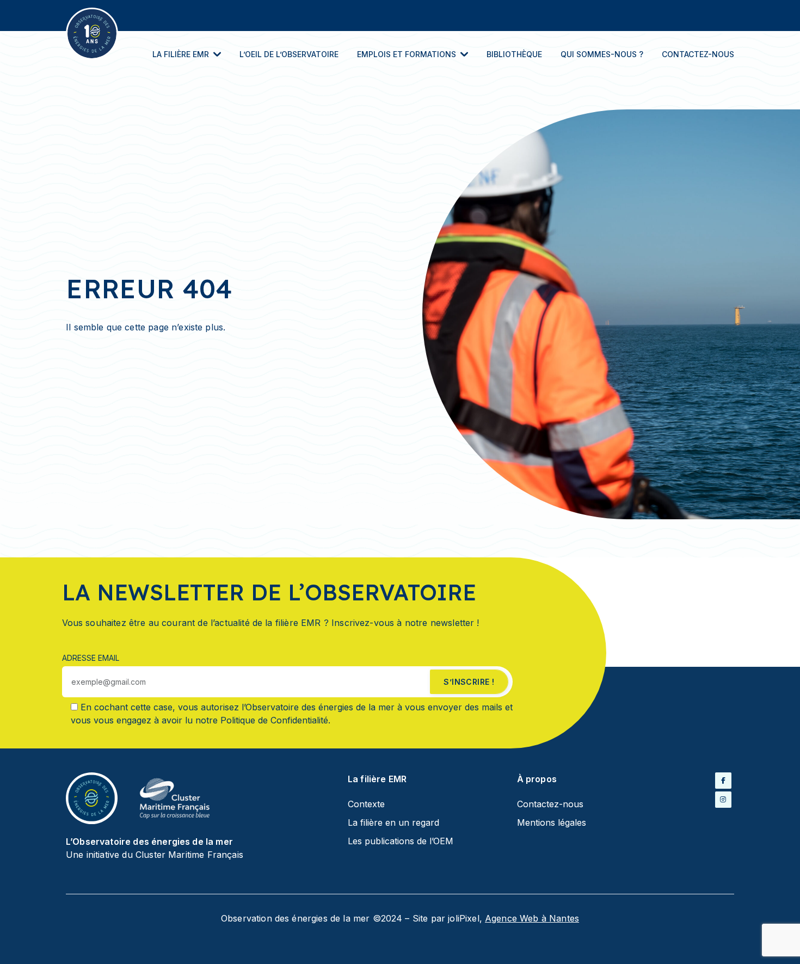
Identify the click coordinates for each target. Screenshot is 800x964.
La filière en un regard (393, 822)
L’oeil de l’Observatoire (289, 54)
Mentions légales (551, 822)
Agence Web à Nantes (532, 918)
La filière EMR (180, 54)
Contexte (366, 804)
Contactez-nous (698, 54)
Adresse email (90, 657)
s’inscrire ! (469, 681)
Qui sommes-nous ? (602, 54)
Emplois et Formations (406, 54)
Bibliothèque (514, 54)
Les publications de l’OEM (400, 841)
